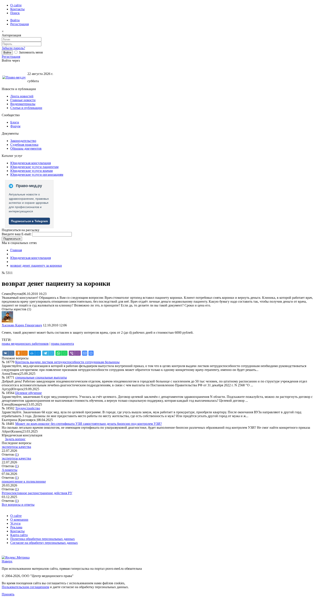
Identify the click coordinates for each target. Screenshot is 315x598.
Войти (15, 20)
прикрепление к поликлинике (24, 481)
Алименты (9, 470)
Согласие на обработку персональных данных (44, 542)
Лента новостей (21, 96)
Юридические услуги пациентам (34, 167)
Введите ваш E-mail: (16, 234)
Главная (16, 250)
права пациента (62, 343)
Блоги (14, 122)
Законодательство (23, 141)
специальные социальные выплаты (41, 377)
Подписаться (11, 238)
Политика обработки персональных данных (42, 539)
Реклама (16, 527)
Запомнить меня (30, 52)
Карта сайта (19, 535)
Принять (8, 594)
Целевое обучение (28, 393)
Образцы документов (26, 148)
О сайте (16, 5)
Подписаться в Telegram (29, 221)
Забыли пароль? (13, 48)
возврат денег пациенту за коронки (36, 265)
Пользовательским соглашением (25, 587)
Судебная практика (24, 144)
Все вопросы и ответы (18, 504)
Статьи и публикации (26, 108)
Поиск (15, 13)
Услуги (15, 523)
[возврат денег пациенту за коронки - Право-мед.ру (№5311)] (91, 353)
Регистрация (19, 24)
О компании (19, 519)
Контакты (17, 9)
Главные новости (23, 100)
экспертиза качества (16, 447)
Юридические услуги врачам (31, 171)
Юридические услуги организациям (36, 174)
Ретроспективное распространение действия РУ (37, 493)
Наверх (7, 561)
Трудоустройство (27, 408)
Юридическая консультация (30, 163)
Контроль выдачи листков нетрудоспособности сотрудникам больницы (67, 362)
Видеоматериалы (22, 104)
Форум (15, 126)
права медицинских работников (25, 343)
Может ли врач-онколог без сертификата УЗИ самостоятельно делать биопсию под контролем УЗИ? (88, 423)
